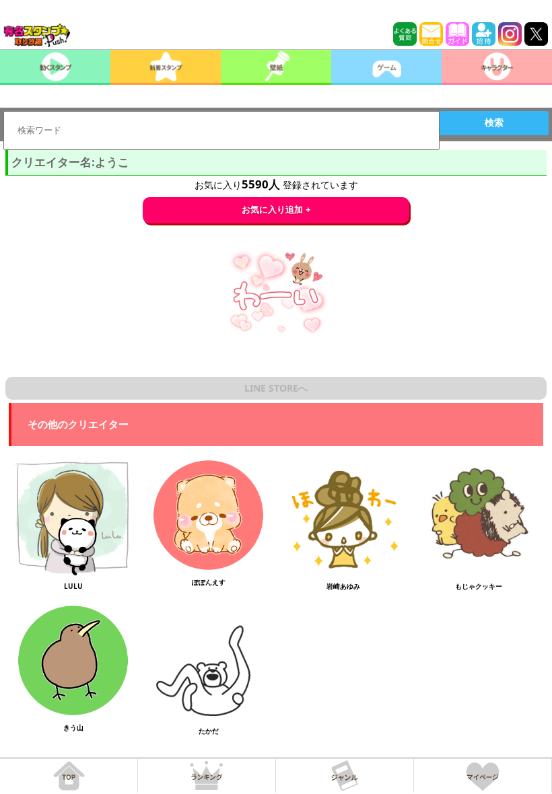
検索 (494, 122)
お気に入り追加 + (276, 210)
